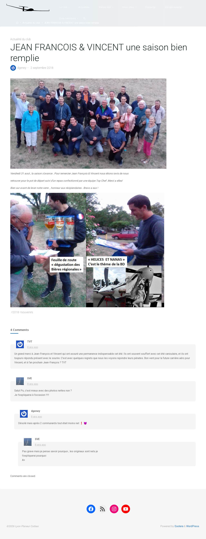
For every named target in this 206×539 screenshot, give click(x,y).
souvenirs (27, 312)
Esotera (178, 526)
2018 (16, 312)
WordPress (192, 526)
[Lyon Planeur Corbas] (27, 7)
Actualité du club (31, 23)
